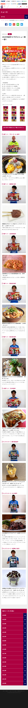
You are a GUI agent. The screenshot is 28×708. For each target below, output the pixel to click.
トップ (2, 20)
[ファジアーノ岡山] (2, 7)
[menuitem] (17, 7)
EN (4, 7)
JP (4, 6)
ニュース (6, 20)
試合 (10, 34)
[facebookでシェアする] (6, 24)
